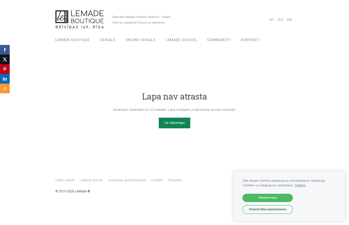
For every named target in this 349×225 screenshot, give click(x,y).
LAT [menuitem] (271, 19)
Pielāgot (300, 185)
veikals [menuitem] (107, 40)
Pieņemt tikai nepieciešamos (267, 209)
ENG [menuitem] (289, 19)
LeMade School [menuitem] (181, 40)
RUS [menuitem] (280, 19)
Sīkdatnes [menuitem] (175, 180)
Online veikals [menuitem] (140, 40)
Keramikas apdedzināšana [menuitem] (127, 180)
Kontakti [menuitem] (250, 40)
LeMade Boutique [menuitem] (72, 40)
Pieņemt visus (268, 197)
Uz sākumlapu (175, 123)
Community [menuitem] (219, 40)
